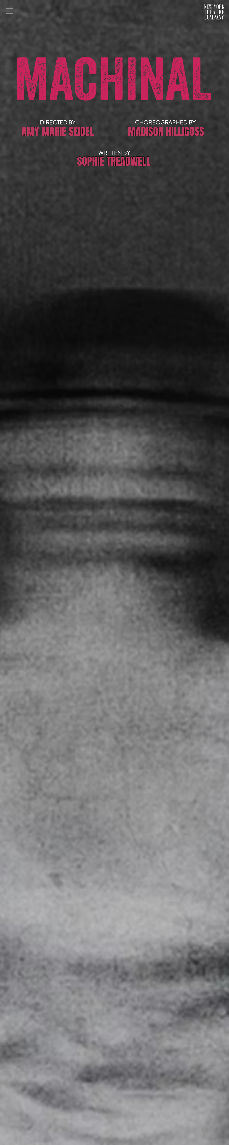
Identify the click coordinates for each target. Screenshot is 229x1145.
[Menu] (9, 11)
